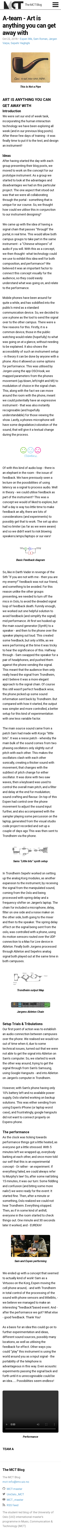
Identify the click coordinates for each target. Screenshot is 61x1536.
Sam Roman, (40, 39)
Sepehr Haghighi (20, 43)
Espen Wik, (26, 39)
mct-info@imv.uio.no (16, 1481)
